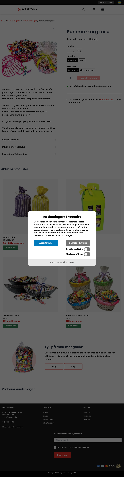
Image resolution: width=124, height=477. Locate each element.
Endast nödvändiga (78, 243)
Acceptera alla (45, 243)
